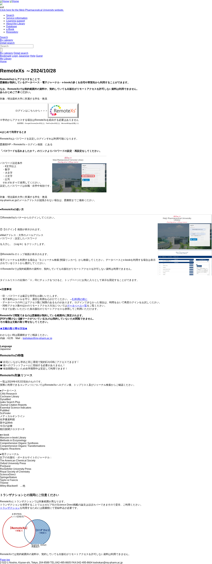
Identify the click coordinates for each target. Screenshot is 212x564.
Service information (16, 18)
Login (15, 56)
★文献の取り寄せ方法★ (13, 328)
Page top (5, 559)
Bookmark (5, 56)
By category (6, 40)
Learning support (15, 21)
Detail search (7, 43)
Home (3, 61)
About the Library (15, 23)
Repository (12, 32)
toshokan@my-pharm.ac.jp (37, 338)
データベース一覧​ (77, 305)
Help (32, 56)
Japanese (24, 56)
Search (10, 15)
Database (11, 26)
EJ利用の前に (79, 299)
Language (6, 346)
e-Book (10, 29)
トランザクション (10, 508)
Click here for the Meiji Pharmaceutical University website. (32, 10)
